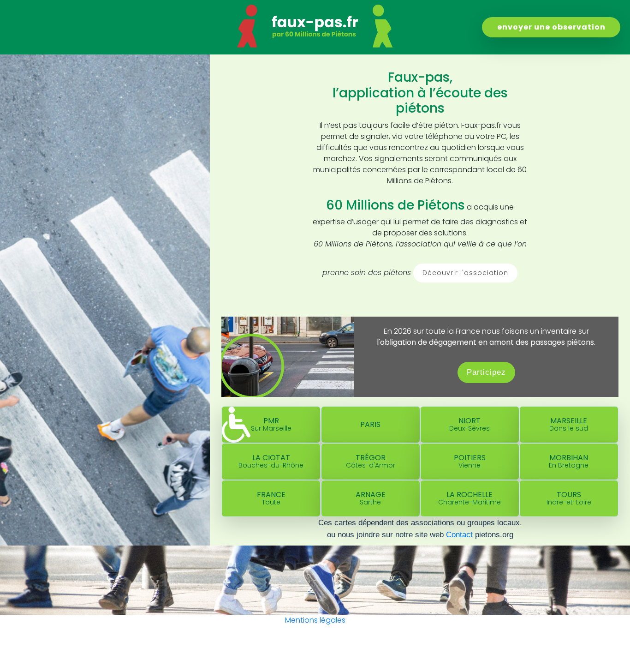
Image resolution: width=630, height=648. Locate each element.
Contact (459, 534)
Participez (486, 372)
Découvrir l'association (465, 272)
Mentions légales (315, 620)
